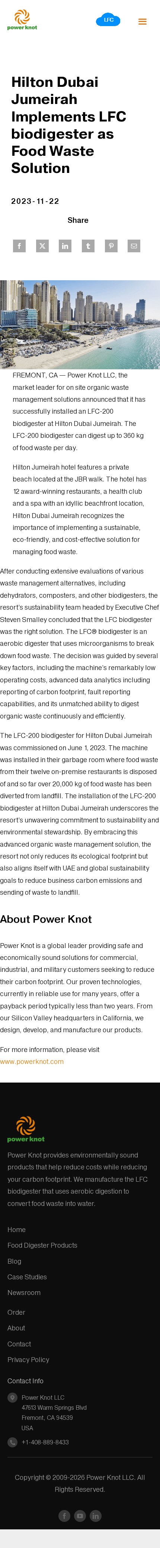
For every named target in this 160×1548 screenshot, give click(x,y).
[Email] (134, 246)
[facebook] (64, 1516)
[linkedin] (96, 1516)
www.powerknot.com (32, 1061)
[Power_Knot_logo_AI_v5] (22, 12)
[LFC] (108, 15)
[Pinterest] (111, 246)
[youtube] (80, 1516)
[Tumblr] (88, 246)
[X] (42, 246)
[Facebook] (19, 246)
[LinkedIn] (65, 246)
